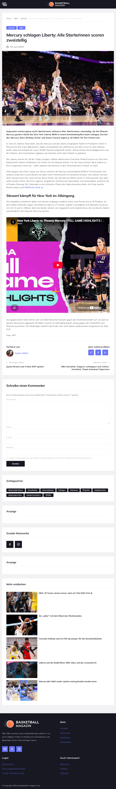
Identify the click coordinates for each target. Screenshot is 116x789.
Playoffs (86, 490)
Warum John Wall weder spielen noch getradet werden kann (68, 681)
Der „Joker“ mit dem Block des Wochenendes (60, 616)
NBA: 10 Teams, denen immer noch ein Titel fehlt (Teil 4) (65, 593)
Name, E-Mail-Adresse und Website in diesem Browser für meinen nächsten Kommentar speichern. (51, 458)
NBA (16, 18)
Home (8, 18)
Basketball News (15, 490)
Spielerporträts (15, 495)
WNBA (48, 495)
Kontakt (64, 728)
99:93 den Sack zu (34, 187)
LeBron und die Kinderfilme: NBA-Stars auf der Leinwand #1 (67, 662)
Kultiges (61, 490)
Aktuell (24, 18)
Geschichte (32, 490)
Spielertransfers (34, 495)
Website (9, 447)
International (47, 490)
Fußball (63, 768)
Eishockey (65, 764)
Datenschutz (8, 764)
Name (8, 427)
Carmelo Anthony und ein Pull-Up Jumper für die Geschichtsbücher (70, 638)
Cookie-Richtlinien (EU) (13, 773)
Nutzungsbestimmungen (13, 768)
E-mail (9, 437)
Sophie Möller (22, 353)
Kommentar (11, 399)
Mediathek (65, 737)
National (74, 490)
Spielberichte (100, 490)
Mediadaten (65, 742)
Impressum (65, 733)
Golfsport (64, 773)
